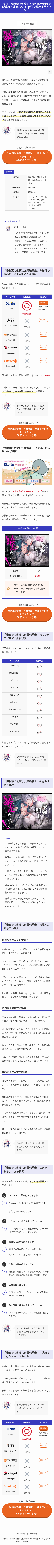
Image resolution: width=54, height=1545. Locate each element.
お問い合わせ (32, 1534)
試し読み (43, 302)
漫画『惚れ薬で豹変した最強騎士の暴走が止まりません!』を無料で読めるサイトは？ (27, 7)
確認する (43, 320)
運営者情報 (21, 1534)
